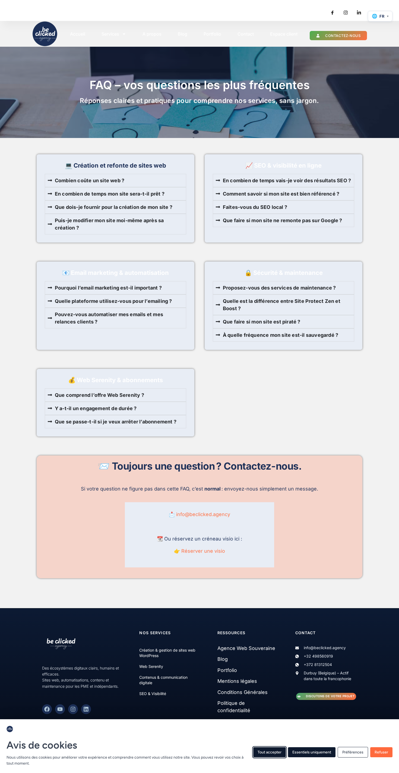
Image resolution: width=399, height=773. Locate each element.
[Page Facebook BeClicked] (47, 709)
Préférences (352, 752)
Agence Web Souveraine (246, 648)
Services (110, 34)
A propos (152, 34)
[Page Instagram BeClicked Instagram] (345, 13)
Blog (182, 34)
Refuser (381, 752)
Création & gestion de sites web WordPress (167, 653)
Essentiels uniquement (311, 752)
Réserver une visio (203, 551)
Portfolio (212, 34)
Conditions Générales (242, 692)
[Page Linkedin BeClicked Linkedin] (359, 13)
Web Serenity (151, 666)
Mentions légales (237, 681)
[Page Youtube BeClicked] (60, 709)
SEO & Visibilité (152, 693)
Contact (245, 34)
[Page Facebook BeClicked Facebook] (332, 13)
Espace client (283, 34)
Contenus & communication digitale (163, 680)
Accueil (77, 34)
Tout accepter (269, 752)
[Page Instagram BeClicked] (73, 709)
